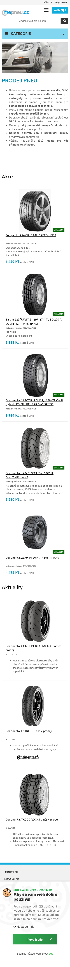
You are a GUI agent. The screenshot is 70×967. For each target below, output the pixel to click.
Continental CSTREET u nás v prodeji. (29, 731)
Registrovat (61, 2)
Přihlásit (47, 2)
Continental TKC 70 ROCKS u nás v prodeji (32, 819)
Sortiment (11, 872)
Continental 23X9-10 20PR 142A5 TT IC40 (32, 557)
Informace (11, 879)
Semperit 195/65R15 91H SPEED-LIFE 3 (31, 235)
